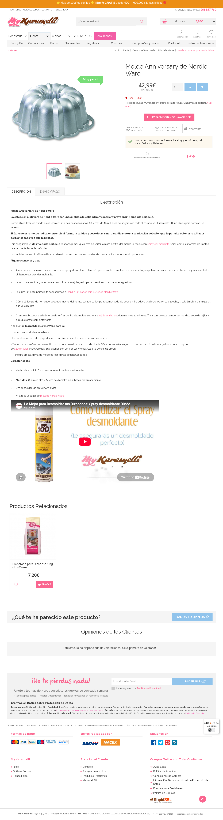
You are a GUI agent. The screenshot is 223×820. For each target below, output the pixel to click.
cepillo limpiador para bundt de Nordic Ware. (93, 292)
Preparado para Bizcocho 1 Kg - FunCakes (32, 565)
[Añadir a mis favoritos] (16, 584)
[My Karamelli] (33, 22)
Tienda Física (61, 10)
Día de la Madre (166, 50)
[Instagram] (174, 742)
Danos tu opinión (191, 617)
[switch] (211, 730)
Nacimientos (72, 43)
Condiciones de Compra (167, 775)
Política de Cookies (164, 793)
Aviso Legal (159, 766)
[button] (190, 87)
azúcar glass (21, 348)
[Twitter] (160, 742)
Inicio (11, 10)
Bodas (54, 43)
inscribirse (192, 681)
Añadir (46, 584)
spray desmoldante (158, 244)
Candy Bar (17, 43)
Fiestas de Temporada (200, 43)
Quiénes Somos (31, 10)
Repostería (15, 36)
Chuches (116, 43)
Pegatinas (93, 43)
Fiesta (34, 36)
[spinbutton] (177, 87)
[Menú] (217, 721)
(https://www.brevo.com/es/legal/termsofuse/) (79, 710)
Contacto (47, 10)
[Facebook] (154, 742)
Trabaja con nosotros (94, 771)
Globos (56, 36)
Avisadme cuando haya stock (171, 117)
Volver (13, 50)
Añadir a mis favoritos (147, 157)
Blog (18, 10)
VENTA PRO (82, 36)
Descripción (21, 191)
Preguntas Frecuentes (95, 775)
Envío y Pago (50, 191)
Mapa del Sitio (90, 780)
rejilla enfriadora (108, 315)
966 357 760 (208, 10)
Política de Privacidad (149, 688)
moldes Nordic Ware (52, 395)
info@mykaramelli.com (63, 813)
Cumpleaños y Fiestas (145, 43)
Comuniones (103, 36)
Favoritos (211, 37)
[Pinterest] (167, 742)
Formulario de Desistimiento (169, 788)
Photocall (174, 43)
